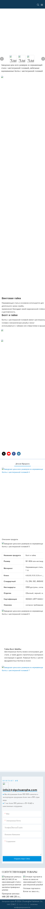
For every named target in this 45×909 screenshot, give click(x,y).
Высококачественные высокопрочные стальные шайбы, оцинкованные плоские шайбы (32, 894)
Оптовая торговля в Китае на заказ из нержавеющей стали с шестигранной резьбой (12, 890)
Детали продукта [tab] (23, 463)
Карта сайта (23, 904)
